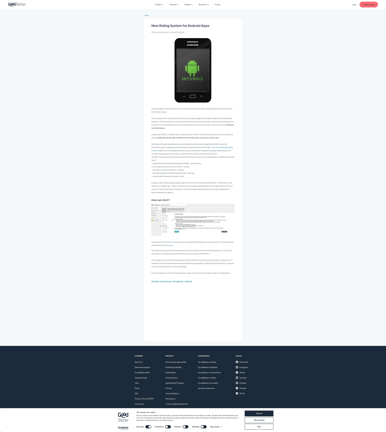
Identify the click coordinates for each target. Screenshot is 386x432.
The (213, 147)
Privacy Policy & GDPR (144, 398)
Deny (259, 426)
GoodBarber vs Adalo (207, 362)
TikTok (242, 393)
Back (147, 15)
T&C (136, 393)
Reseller (188, 4)
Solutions (173, 4)
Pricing (217, 4)
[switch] (168, 426)
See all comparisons (206, 388)
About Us (139, 362)
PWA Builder (171, 372)
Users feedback (172, 393)
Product (158, 4)
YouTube (243, 378)
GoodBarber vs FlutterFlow (209, 372)
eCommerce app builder (176, 362)
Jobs (137, 383)
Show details (214, 427)
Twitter (242, 372)
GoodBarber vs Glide (207, 378)
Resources (203, 4)
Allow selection (259, 420)
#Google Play (178, 281)
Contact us (139, 404)
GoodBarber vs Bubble (207, 367)
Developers (170, 398)
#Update (188, 281)
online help (168, 245)
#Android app (165, 281)
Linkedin (242, 383)
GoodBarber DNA (142, 372)
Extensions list (172, 378)
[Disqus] (193, 310)
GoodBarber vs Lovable (208, 383)
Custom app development (177, 404)
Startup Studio (141, 378)
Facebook (243, 362)
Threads (242, 388)
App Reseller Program (175, 383)
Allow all (259, 413)
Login (354, 4)
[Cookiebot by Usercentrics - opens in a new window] (123, 428)
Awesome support (142, 367)
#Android (155, 281)
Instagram (243, 367)
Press (137, 388)
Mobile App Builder (174, 367)
